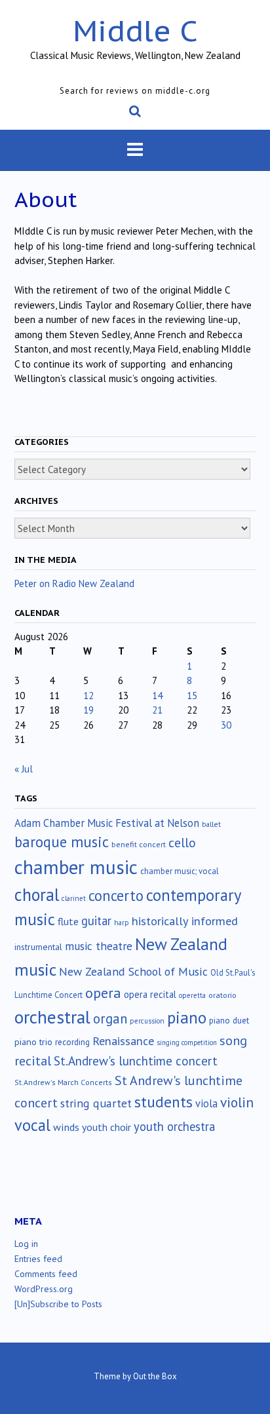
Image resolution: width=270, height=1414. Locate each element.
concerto (116, 895)
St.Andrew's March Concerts (63, 1082)
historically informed (185, 920)
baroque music (61, 841)
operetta (192, 995)
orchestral (52, 1017)
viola (206, 1103)
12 (88, 695)
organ (110, 1018)
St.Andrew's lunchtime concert (136, 1061)
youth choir (106, 1127)
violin (237, 1102)
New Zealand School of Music (133, 971)
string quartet (96, 1103)
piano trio (33, 1042)
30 (226, 725)
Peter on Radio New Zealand (74, 583)
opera (103, 993)
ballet (211, 824)
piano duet (229, 1020)
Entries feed (38, 1259)
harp (121, 922)
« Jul (23, 769)
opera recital (150, 994)
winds (66, 1127)
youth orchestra (174, 1126)
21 (157, 710)
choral (36, 894)
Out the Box (155, 1376)
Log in (26, 1244)
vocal (32, 1125)
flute (68, 921)
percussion (147, 1020)
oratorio (222, 995)
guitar (96, 920)
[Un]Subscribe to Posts (58, 1304)
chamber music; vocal (179, 871)
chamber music (76, 866)
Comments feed (45, 1274)
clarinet (74, 898)
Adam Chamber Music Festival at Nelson (106, 823)
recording (72, 1042)
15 (192, 695)
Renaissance (123, 1040)
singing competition (187, 1042)
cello (182, 842)
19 (88, 710)
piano (186, 1017)
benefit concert (138, 844)
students (163, 1101)
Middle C (135, 30)
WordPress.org (43, 1289)
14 (157, 695)
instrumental (38, 947)
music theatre (98, 945)
